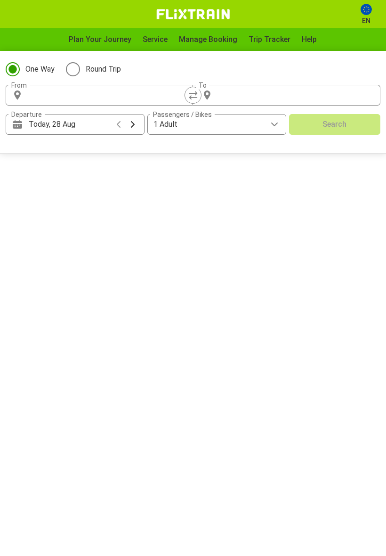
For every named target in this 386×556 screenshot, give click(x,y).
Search (334, 124)
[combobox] (108, 95)
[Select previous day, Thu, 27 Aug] (118, 124)
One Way (40, 69)
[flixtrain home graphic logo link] (193, 14)
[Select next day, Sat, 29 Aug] (132, 124)
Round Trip (103, 69)
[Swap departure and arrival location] (193, 95)
